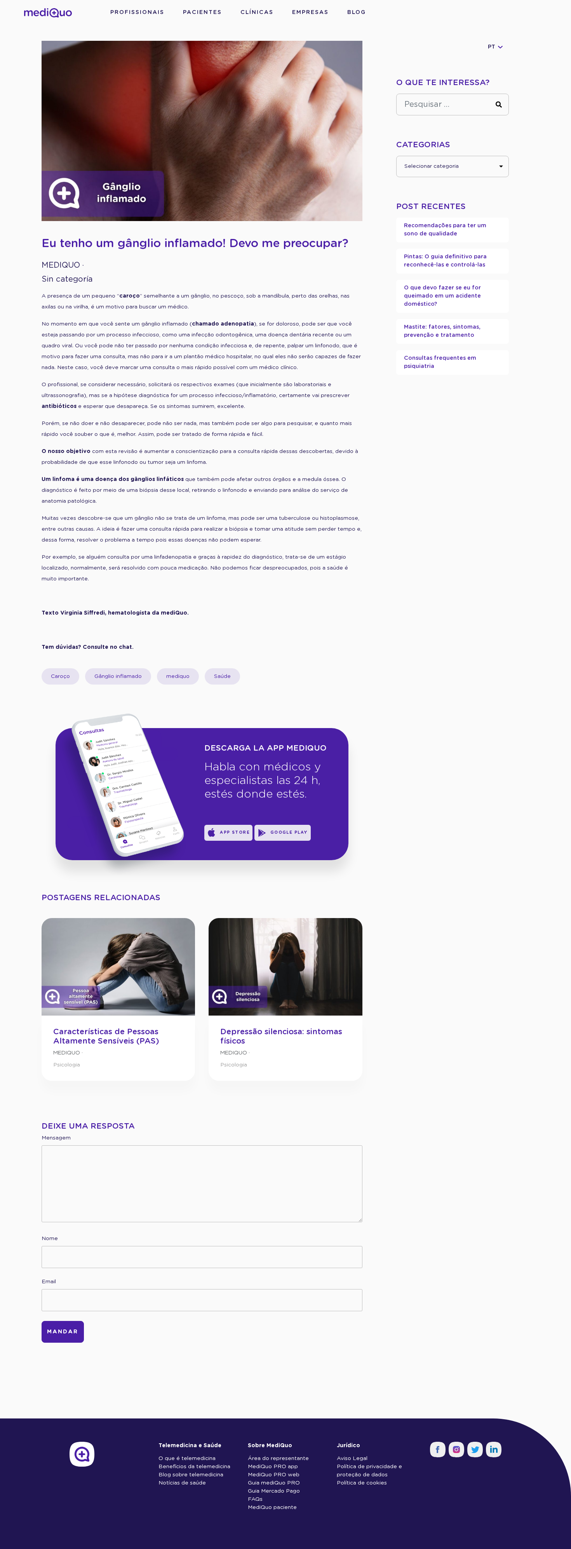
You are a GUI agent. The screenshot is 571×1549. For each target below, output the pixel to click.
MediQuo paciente (272, 1507)
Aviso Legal (352, 1458)
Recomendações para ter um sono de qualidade (445, 230)
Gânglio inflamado (118, 676)
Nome (50, 1238)
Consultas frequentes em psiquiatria (440, 362)
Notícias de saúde (182, 1483)
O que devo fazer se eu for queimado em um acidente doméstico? (442, 296)
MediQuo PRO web (273, 1475)
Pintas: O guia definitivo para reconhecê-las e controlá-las (445, 261)
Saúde (222, 676)
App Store (235, 833)
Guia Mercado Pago (274, 1491)
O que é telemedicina (187, 1458)
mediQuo (61, 265)
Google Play (289, 833)
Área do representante (278, 1458)
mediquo (178, 676)
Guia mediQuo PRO (274, 1483)
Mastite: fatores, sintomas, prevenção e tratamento (442, 331)
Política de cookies (362, 1483)
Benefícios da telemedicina (194, 1466)
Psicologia (66, 1065)
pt (491, 47)
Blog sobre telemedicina (190, 1475)
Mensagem (56, 1138)
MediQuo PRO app (273, 1466)
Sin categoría (67, 279)
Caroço (60, 676)
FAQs (255, 1499)
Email (49, 1281)
